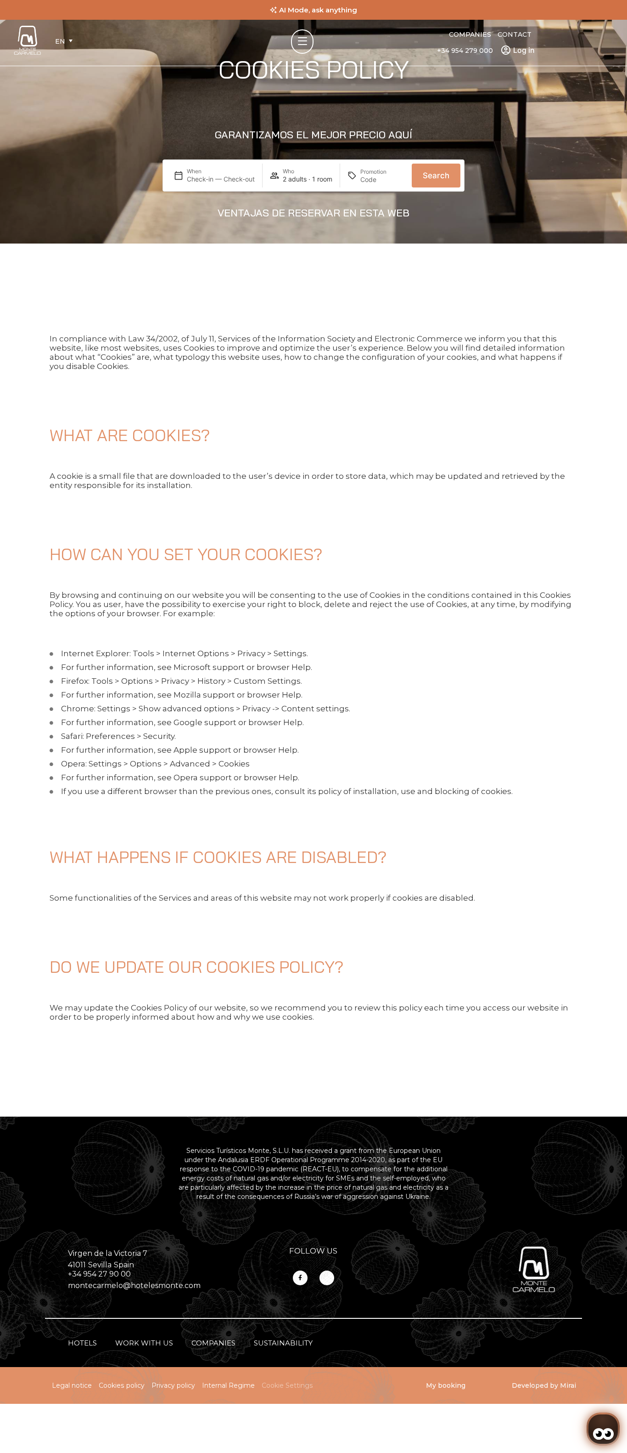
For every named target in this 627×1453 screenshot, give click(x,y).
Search (436, 175)
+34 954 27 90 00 (99, 1274)
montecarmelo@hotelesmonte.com (134, 1285)
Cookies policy (122, 1385)
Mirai (568, 1385)
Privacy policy (173, 1385)
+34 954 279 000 (465, 50)
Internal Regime (228, 1385)
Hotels (82, 1343)
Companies (470, 34)
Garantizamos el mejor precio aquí (313, 134)
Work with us (144, 1343)
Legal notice (72, 1385)
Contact (515, 34)
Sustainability (283, 1343)
